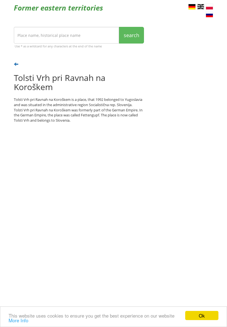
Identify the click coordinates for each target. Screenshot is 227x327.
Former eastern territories (58, 8)
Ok (202, 315)
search (131, 35)
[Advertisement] (79, 170)
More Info (18, 320)
